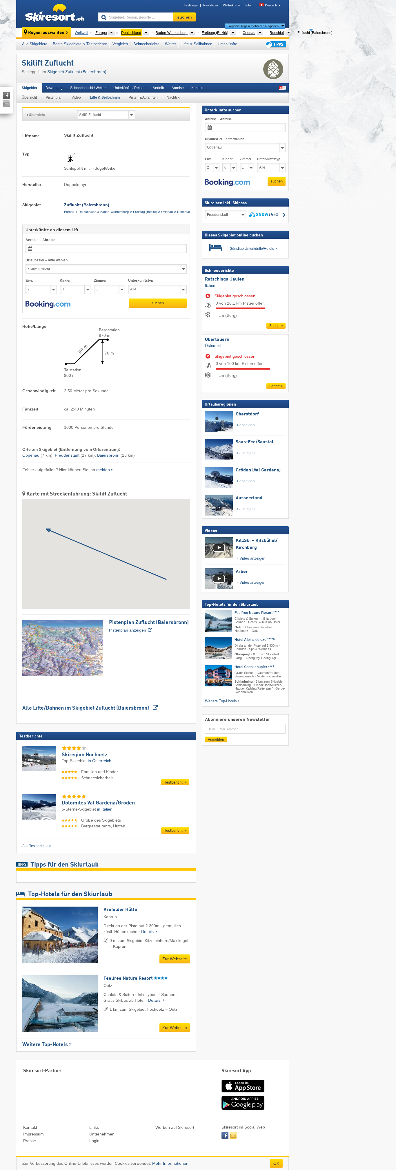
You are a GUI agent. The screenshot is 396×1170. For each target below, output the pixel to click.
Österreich (213, 345)
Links (94, 1127)
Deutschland (87, 212)
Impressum (33, 1134)
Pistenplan (54, 97)
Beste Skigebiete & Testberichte (80, 44)
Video (76, 97)
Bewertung (54, 88)
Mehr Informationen (170, 1163)
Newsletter (210, 5)
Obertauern (217, 339)
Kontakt (197, 88)
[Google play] (242, 1108)
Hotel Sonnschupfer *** (254, 667)
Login (94, 1140)
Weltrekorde (231, 5)
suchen (158, 303)
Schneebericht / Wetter (88, 88)
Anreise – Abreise (40, 240)
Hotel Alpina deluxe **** (255, 640)
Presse (29, 1140)
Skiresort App (236, 1070)
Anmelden (216, 739)
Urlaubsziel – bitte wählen (47, 260)
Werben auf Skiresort (174, 1127)
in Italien (104, 809)
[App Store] (242, 1093)
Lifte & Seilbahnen (196, 44)
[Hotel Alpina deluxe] (218, 648)
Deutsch (271, 5)
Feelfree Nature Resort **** (257, 613)
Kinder (65, 281)
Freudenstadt (67, 455)
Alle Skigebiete (34, 44)
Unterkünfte (227, 44)
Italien (210, 285)
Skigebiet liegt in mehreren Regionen (253, 26)
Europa (69, 212)
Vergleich (120, 44)
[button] (48, 304)
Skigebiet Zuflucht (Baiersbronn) (76, 71)
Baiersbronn (108, 455)
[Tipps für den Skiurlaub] (275, 44)
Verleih (158, 88)
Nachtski (173, 97)
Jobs (248, 5)
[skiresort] (54, 14)
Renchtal (183, 212)
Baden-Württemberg (114, 212)
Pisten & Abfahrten (143, 97)
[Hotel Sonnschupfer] (218, 675)
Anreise (178, 88)
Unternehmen (102, 1134)
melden (103, 469)
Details (148, 931)
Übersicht (29, 97)
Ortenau (167, 212)
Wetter (170, 44)
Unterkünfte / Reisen (129, 88)
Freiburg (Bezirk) (145, 212)
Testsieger (191, 5)
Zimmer (100, 281)
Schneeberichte (146, 44)
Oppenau (30, 455)
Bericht (274, 326)
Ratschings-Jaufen (224, 279)
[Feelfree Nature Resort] (218, 621)
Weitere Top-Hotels (45, 1044)
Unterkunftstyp (140, 281)
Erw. (29, 281)
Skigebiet (29, 88)
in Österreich (99, 760)
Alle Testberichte (35, 846)
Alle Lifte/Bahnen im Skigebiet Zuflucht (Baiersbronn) (86, 708)
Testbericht (174, 782)
